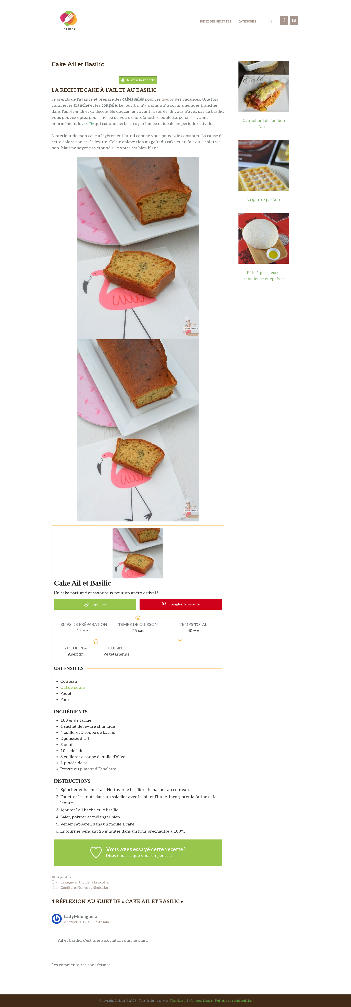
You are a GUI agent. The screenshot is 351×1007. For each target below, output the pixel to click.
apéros (167, 99)
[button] (270, 21)
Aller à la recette (140, 80)
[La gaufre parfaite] (263, 187)
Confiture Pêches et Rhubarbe (84, 888)
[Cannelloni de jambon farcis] (263, 108)
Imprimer (97, 604)
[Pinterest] (294, 20)
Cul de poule (72, 687)
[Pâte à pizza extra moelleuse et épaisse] (263, 260)
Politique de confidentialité (233, 1001)
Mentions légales (201, 1001)
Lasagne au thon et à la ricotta (84, 882)
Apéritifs (64, 877)
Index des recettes (215, 21)
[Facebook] (284, 20)
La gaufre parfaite (264, 199)
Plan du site (178, 1001)
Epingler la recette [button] (183, 604)
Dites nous (116, 855)
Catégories (247, 21)
